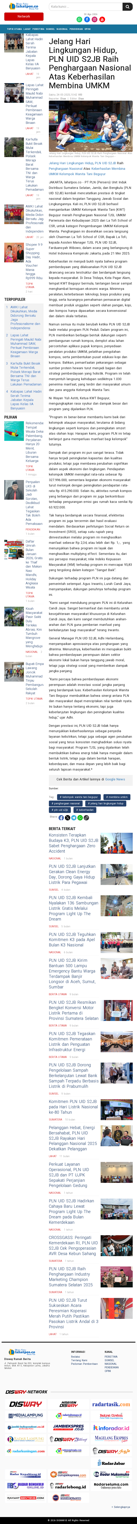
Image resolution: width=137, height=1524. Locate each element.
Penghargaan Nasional (65, 168)
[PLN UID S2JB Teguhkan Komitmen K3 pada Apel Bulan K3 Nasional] (117, 942)
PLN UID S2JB (105, 163)
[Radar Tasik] (111, 1404)
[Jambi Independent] (26, 1427)
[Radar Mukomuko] (111, 1474)
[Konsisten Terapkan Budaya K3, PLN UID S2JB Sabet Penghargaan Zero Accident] (117, 843)
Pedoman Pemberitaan (84, 1364)
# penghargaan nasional (66, 803)
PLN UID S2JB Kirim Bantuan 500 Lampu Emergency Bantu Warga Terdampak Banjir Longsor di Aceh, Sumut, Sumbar (72, 974)
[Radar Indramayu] (68, 1416)
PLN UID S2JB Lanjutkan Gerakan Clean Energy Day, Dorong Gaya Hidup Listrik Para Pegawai (72, 875)
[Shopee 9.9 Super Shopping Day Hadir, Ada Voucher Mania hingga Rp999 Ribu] (14, 252)
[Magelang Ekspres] (111, 1439)
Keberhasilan (101, 168)
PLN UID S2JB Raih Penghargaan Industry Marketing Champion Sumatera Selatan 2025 (71, 1277)
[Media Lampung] (26, 1416)
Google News (115, 779)
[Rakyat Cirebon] (111, 1416)
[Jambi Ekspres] (68, 1427)
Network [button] (24, 16)
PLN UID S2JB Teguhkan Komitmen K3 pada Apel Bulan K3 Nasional (72, 940)
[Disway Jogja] (111, 1451)
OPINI (88, 29)
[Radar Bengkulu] (26, 1486)
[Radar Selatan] (68, 1497)
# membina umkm (117, 797)
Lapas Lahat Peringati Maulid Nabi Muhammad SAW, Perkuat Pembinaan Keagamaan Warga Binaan (34, 104)
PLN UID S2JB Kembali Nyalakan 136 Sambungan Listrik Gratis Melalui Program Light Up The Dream (73, 908)
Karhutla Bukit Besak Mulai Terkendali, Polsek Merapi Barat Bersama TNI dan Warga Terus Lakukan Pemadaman (24, 374)
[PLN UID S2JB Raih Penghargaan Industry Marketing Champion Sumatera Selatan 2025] (117, 1276)
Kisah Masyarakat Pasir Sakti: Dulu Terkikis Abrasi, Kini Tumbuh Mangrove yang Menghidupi (34, 627)
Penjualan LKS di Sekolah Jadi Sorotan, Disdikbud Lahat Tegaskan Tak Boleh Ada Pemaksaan (34, 503)
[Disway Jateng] (68, 1439)
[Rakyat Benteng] (26, 1497)
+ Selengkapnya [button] (121, 1507)
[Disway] (26, 1404)
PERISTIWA (38, 29)
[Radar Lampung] (26, 1439)
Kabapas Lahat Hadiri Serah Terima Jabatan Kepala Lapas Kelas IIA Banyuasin (34, 52)
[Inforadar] (111, 1427)
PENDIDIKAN (76, 29)
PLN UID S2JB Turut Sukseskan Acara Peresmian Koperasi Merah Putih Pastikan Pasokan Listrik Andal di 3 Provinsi (74, 1313)
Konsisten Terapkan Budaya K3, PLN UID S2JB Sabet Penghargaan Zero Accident (73, 843)
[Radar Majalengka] (68, 1451)
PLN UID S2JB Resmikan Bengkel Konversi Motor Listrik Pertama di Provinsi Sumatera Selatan (73, 1010)
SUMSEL (50, 29)
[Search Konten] (127, 6)
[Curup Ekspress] (68, 1474)
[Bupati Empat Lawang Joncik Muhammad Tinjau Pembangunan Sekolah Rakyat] (14, 672)
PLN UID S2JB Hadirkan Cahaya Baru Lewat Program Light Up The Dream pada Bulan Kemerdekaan (71, 1212)
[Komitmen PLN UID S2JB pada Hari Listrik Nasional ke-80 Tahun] (117, 1109)
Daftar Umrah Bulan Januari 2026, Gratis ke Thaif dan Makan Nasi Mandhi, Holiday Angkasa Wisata (34, 564)
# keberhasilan (84, 810)
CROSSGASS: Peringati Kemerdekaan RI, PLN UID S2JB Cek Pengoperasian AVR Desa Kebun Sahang (73, 1246)
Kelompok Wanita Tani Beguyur (82, 174)
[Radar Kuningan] (26, 1451)
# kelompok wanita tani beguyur (79, 797)
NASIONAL (62, 29)
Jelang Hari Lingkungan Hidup (71, 163)
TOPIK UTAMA (14, 29)
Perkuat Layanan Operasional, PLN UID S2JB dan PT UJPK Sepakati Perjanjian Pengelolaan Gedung (69, 1175)
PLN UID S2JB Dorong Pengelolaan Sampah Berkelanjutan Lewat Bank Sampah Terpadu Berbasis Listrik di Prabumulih (74, 1076)
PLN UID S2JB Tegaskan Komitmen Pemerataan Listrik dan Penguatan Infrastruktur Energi (72, 1042)
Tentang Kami (79, 1360)
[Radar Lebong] (68, 1486)
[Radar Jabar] (111, 1462)
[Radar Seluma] (111, 1486)
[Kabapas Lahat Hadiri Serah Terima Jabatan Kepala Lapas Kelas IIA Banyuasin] (14, 43)
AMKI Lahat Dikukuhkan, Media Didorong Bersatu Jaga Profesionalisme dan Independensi (37, 219)
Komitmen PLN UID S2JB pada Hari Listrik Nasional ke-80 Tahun (73, 1107)
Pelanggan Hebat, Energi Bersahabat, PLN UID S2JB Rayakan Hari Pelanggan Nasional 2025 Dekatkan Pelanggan (73, 1138)
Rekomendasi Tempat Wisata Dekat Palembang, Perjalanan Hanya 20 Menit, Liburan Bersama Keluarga (35, 442)
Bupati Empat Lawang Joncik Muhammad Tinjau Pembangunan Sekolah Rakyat (36, 679)
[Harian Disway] (68, 1404)
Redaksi (75, 1357)
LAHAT (27, 29)
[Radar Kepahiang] (26, 1474)
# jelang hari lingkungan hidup (105, 803)
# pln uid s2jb (60, 810)
